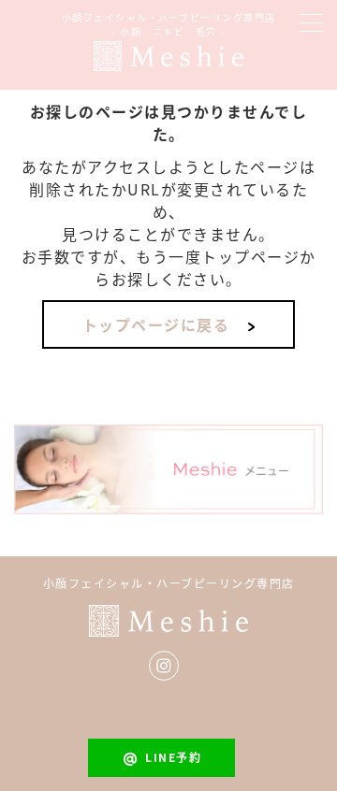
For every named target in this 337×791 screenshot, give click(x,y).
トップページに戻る (156, 324)
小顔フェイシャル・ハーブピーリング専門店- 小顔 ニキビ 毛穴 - (169, 24)
